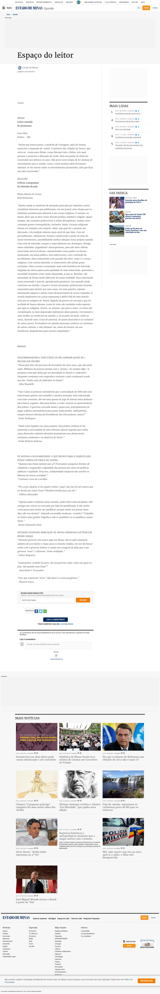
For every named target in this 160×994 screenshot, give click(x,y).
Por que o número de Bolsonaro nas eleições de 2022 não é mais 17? (123, 758)
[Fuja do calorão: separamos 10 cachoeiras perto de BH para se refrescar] (123, 784)
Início (8, 14)
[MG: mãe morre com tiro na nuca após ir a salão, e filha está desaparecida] (123, 832)
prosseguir (146, 980)
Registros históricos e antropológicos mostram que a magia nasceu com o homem (77, 835)
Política (5, 934)
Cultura (5, 951)
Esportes (58, 959)
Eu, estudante (86, 936)
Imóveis (69, 2)
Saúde (5, 946)
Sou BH (135, 2)
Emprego (58, 941)
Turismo (58, 946)
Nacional (6, 939)
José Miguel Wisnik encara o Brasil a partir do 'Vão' (36, 901)
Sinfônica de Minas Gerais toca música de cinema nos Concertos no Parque (78, 759)
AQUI (143, 2)
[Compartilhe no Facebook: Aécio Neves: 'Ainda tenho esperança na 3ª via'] (35, 848)
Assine (146, 8)
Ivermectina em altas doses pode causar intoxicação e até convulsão (36, 758)
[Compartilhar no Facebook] (36, 611)
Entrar (155, 8)
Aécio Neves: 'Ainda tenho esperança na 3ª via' (31, 853)
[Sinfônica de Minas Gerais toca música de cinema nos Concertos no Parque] (80, 737)
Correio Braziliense (88, 934)
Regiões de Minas (61, 931)
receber (83, 600)
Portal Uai (32, 931)
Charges (58, 944)
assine (70, 624)
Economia (6, 936)
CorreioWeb (85, 931)
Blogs (31, 939)
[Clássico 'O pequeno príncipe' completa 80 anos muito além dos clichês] (36, 784)
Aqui (30, 941)
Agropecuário (60, 969)
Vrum (31, 944)
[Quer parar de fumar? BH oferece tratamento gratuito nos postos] (116, 217)
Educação (6, 954)
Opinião (49, 8)
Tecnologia (59, 957)
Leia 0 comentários (55, 619)
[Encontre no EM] (138, 8)
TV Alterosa (110, 2)
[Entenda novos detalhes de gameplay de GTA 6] (116, 203)
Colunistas (6, 949)
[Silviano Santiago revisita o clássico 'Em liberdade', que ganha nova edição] (80, 784)
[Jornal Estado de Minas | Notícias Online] (29, 8)
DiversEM (6, 944)
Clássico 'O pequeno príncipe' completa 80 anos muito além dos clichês (35, 807)
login (62, 624)
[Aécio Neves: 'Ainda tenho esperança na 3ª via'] (36, 832)
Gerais (5, 931)
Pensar (57, 962)
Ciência (57, 949)
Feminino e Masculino (63, 951)
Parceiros (124, 2)
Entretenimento (44, 2)
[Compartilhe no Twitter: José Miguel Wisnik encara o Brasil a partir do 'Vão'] (37, 896)
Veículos (59, 2)
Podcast (58, 964)
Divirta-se (58, 975)
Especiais (58, 936)
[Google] (56, 655)
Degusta (58, 954)
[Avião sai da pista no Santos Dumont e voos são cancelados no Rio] (116, 231)
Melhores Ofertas (93, 2)
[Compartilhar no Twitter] (41, 611)
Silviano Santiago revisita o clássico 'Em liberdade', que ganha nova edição (80, 807)
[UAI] (79, 2)
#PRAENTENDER (61, 939)
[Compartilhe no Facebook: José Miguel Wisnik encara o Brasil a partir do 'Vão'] (35, 896)
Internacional (7, 941)
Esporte (30, 2)
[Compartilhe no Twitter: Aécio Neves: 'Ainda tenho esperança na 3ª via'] (37, 848)
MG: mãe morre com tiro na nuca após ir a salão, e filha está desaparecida (122, 854)
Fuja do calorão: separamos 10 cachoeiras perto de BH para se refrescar (120, 807)
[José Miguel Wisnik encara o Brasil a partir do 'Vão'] (36, 879)
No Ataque (59, 967)
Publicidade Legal (9, 957)
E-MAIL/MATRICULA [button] (56, 659)
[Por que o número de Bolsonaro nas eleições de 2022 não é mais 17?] (123, 737)
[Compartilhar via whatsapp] (45, 611)
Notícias (19, 2)
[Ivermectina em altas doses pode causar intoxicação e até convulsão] (36, 737)
